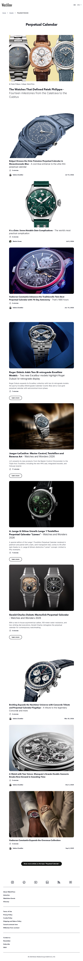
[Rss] (59, 882)
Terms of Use (7, 911)
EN (78, 5)
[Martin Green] (10, 241)
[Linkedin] (47, 882)
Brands (12, 13)
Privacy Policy (7, 915)
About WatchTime (9, 892)
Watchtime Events (9, 898)
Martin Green (17, 241)
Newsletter (7, 941)
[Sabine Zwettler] (10, 175)
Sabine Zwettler (18, 175)
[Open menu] (74, 5)
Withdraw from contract (11, 928)
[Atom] (70, 882)
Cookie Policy (7, 918)
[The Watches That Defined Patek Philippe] (41, 58)
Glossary (6, 902)
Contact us (6, 938)
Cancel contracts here (10, 925)
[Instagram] (12, 882)
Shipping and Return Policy (12, 921)
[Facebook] (24, 882)
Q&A (4, 947)
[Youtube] (35, 882)
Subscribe (6, 944)
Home (4, 13)
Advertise (6, 895)
